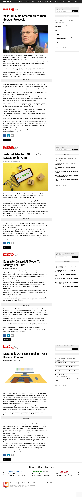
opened (13, 130)
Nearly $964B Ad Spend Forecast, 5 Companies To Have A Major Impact (66, 37)
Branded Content (31, 395)
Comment (7, 140)
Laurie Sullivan (8, 23)
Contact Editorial (28, 483)
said (36, 63)
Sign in (56, 1)
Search (51, 1)
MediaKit (21, 483)
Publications (20, 1)
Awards (33, 1)
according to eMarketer (32, 121)
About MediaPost (14, 483)
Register (62, 1)
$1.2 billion (28, 55)
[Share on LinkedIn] (8, 135)
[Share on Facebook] (4, 135)
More (46, 1)
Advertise (69, 1)
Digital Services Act (38, 428)
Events (27, 1)
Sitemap (40, 483)
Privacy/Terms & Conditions (50, 483)
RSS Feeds (35, 483)
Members (40, 1)
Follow (75, 1)
